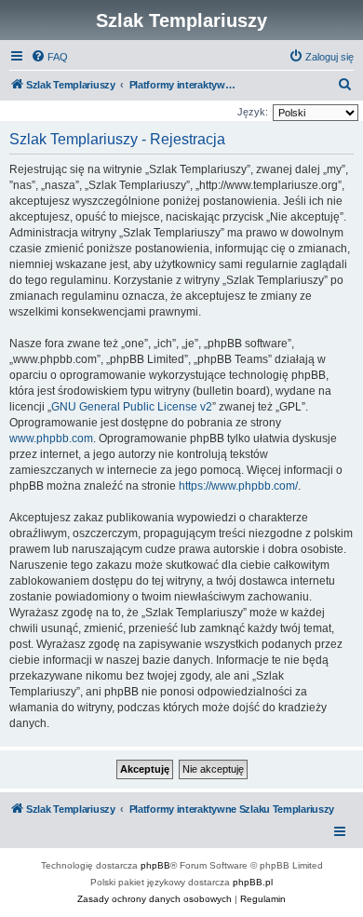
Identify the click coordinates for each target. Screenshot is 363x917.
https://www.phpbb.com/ (238, 485)
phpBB (155, 865)
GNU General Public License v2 (131, 406)
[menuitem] (49, 57)
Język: (252, 111)
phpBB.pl (253, 882)
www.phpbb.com (51, 438)
